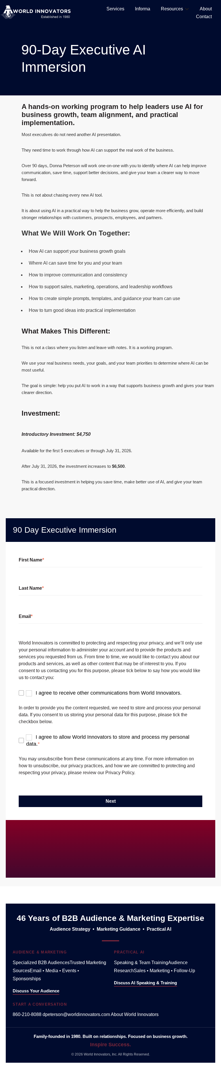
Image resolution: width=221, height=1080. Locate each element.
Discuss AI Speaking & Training (145, 982)
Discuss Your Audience (36, 990)
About (206, 8)
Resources (172, 8)
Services (115, 8)
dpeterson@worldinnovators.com (77, 1014)
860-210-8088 (28, 1014)
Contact (204, 16)
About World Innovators (135, 1014)
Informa (142, 8)
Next (111, 801)
